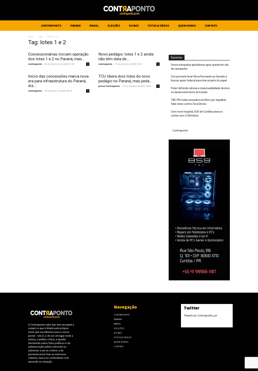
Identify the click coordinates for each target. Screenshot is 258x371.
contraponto (35, 63)
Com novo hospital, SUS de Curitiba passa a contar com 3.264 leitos (196, 113)
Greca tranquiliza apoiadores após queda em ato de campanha (200, 66)
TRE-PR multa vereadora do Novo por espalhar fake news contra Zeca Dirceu (198, 101)
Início (31, 36)
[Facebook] (235, 10)
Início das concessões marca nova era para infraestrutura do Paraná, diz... (58, 81)
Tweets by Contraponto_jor (200, 315)
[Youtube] (250, 10)
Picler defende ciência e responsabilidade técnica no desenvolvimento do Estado (200, 90)
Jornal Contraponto (109, 86)
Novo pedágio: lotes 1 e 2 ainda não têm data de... (125, 56)
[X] (243, 10)
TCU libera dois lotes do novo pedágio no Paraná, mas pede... (125, 78)
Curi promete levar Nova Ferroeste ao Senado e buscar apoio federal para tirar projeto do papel (199, 78)
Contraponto (180, 130)
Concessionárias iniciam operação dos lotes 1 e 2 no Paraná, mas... (58, 56)
